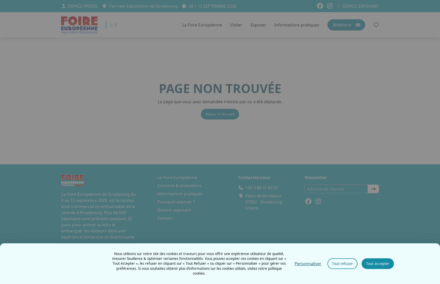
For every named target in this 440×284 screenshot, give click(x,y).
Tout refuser (342, 263)
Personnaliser (308, 263)
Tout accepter (377, 263)
